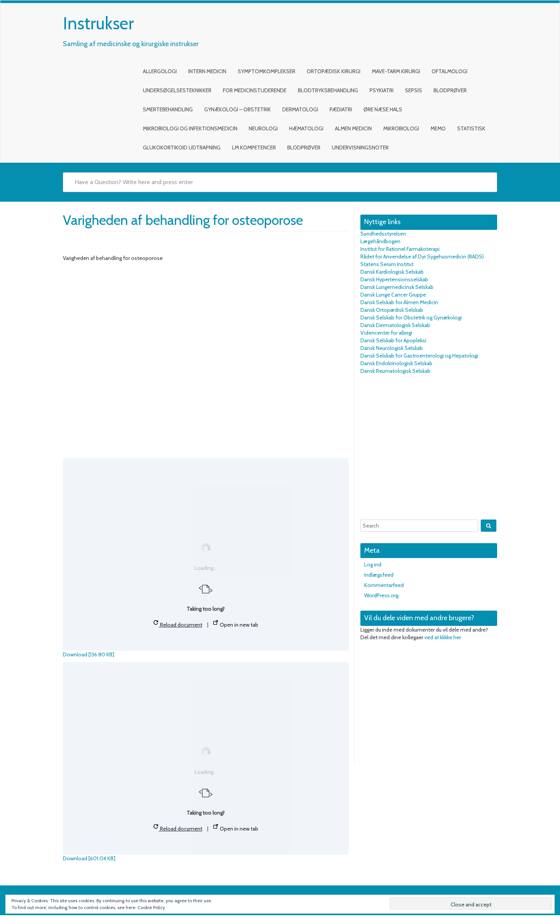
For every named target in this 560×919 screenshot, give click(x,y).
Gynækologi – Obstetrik (237, 109)
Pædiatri (341, 109)
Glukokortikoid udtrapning (182, 147)
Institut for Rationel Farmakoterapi (400, 248)
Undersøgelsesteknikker (177, 90)
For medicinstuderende (254, 90)
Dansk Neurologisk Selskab (391, 348)
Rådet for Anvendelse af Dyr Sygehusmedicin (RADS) (422, 256)
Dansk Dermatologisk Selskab (395, 325)
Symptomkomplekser (266, 71)
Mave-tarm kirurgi (396, 71)
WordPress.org (381, 595)
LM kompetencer (254, 147)
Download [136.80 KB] (88, 654)
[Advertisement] (428, 447)
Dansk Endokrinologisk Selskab (396, 363)
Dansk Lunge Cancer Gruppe (393, 294)
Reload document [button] (180, 624)
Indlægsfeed (379, 574)
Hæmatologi (306, 128)
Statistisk (471, 128)
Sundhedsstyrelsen (383, 233)
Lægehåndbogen (380, 241)
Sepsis (413, 90)
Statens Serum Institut (386, 264)
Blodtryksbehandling (328, 90)
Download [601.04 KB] (89, 858)
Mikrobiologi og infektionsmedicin (190, 128)
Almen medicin (353, 128)
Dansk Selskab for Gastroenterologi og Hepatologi (419, 355)
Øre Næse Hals (382, 109)
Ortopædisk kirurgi (333, 71)
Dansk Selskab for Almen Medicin (399, 302)
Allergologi (160, 71)
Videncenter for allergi (386, 332)
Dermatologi (300, 109)
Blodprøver (450, 90)
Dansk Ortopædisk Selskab (391, 309)
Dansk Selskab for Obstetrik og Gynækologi (411, 317)
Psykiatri (382, 90)
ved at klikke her (442, 637)
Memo (438, 128)
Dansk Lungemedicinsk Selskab (397, 287)
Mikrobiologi (401, 128)
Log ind (372, 564)
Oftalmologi (449, 71)
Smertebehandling (168, 109)
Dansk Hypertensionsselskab (394, 279)
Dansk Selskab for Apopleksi (393, 340)
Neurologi (263, 128)
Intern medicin (207, 71)
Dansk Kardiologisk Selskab (392, 271)
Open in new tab (238, 624)
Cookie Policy (151, 907)
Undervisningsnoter (360, 147)
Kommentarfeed (384, 585)
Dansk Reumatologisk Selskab (395, 370)
